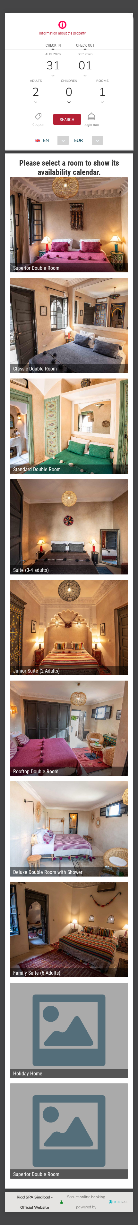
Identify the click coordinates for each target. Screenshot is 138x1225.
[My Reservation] (91, 113)
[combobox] (54, 140)
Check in (53, 45)
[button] (67, 119)
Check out (85, 45)
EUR (78, 140)
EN (46, 140)
